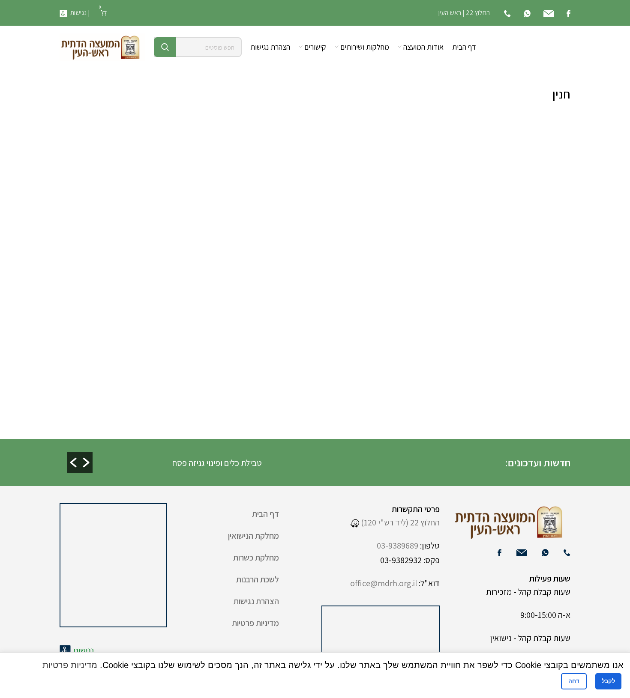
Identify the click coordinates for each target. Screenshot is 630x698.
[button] (73, 462)
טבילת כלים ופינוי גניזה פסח (295, 462)
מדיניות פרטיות (255, 623)
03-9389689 (397, 545)
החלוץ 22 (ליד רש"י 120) (399, 522)
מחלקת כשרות (256, 557)
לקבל (608, 681)
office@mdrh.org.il (383, 583)
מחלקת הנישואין (253, 535)
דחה (573, 681)
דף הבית (265, 513)
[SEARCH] (165, 47)
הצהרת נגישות (256, 601)
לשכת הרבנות (257, 579)
